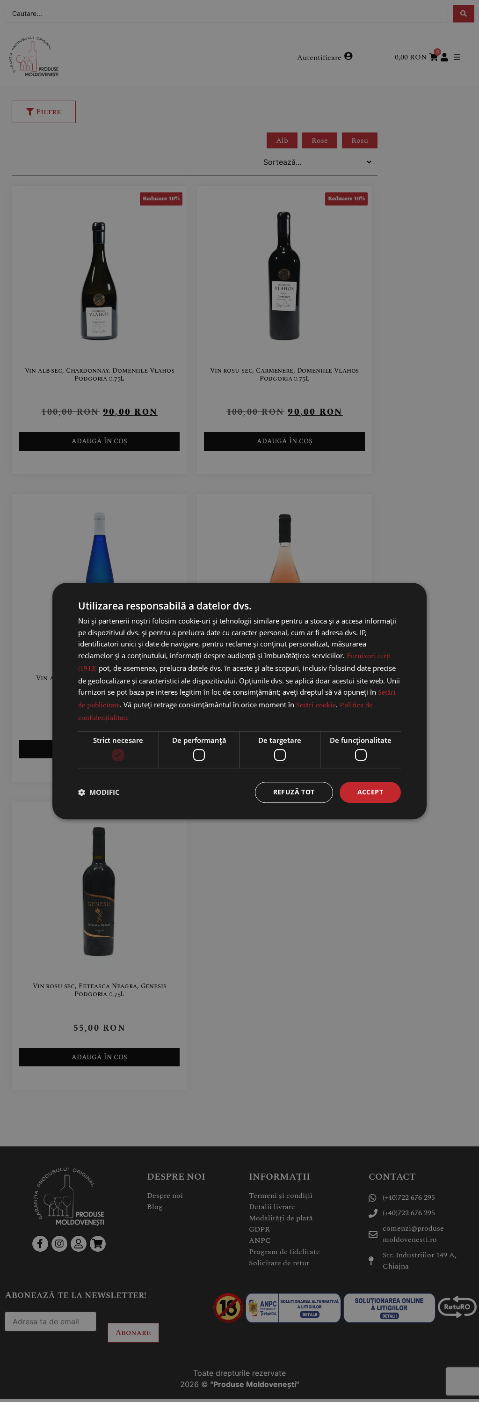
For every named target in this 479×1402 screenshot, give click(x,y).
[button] (99, 792)
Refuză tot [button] (294, 791)
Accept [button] (370, 791)
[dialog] (239, 701)
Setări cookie (316, 705)
